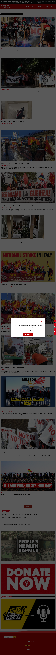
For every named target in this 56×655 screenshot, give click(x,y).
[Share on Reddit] (55, 326)
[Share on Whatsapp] (55, 329)
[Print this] (55, 333)
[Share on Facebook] (55, 321)
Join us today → (28, 334)
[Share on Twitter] (55, 324)
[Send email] (55, 331)
